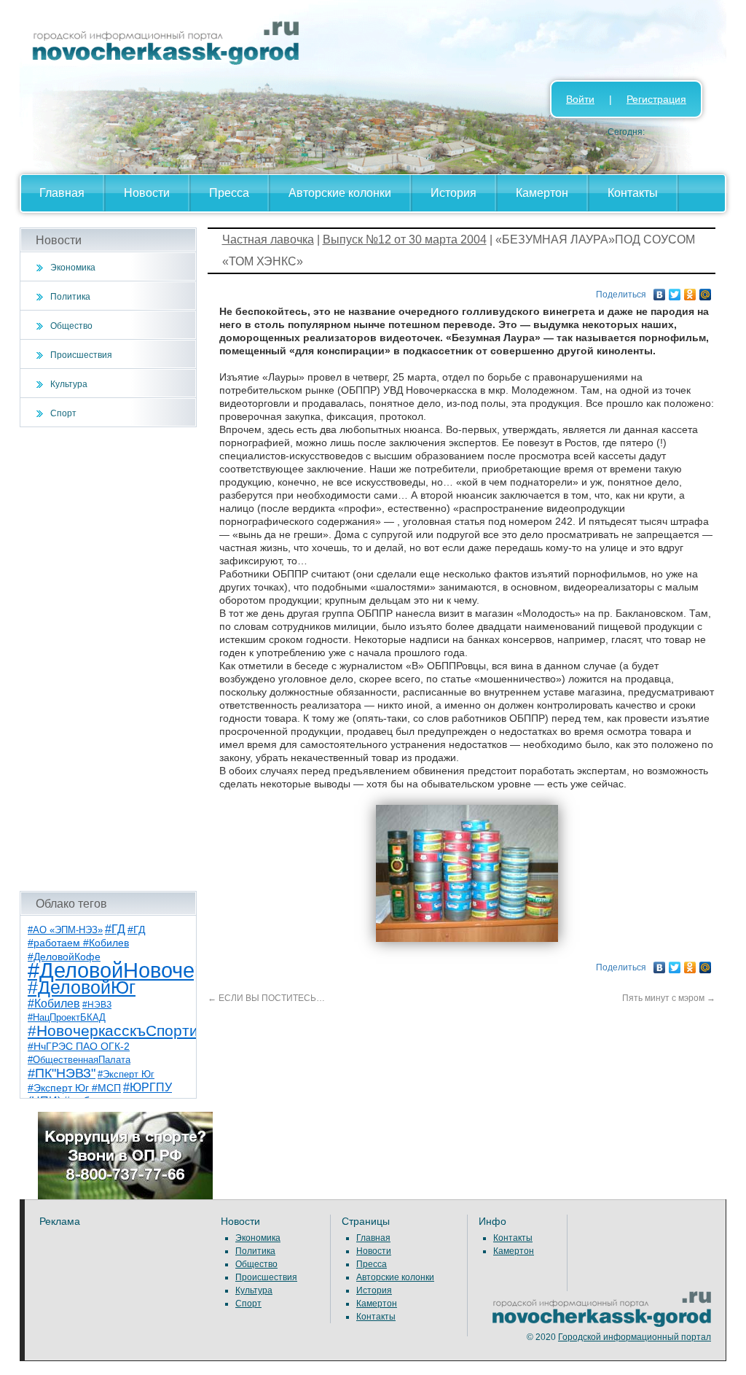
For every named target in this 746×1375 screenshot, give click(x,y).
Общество (71, 326)
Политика (70, 297)
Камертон (542, 193)
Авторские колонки (339, 193)
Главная (62, 193)
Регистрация (656, 99)
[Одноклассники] (690, 291)
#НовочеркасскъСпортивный (131, 1030)
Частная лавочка (268, 239)
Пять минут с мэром (668, 998)
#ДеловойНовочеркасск (143, 970)
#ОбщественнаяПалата (79, 1060)
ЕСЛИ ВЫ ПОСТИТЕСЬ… (266, 998)
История (453, 193)
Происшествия (81, 355)
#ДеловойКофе (64, 956)
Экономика (72, 267)
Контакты (633, 193)
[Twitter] (675, 291)
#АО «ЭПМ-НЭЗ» (65, 929)
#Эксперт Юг (126, 1074)
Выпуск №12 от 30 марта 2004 (405, 239)
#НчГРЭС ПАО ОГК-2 (79, 1046)
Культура (68, 384)
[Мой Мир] (705, 291)
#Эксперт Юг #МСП (74, 1088)
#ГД (115, 929)
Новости (147, 193)
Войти (580, 99)
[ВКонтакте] (659, 291)
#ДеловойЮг (82, 987)
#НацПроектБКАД (67, 1017)
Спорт (63, 413)
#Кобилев (54, 1003)
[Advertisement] (108, 659)
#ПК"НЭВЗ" (61, 1073)
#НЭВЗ (96, 1005)
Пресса (229, 193)
